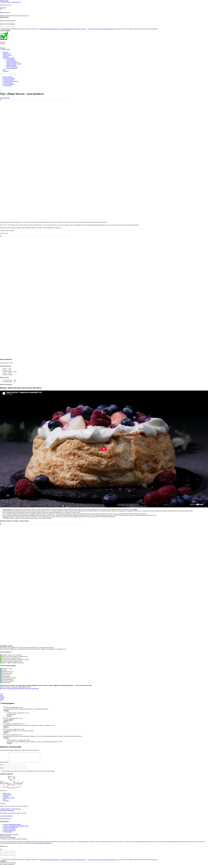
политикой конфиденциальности (49, 29)
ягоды (1, 699)
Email (2, 768)
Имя (1, 765)
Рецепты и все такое (8, 58)
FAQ (4, 69)
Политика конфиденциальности (12, 824)
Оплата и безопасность (9, 830)
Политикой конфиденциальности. (42, 843)
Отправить (3, 861)
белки (1, 695)
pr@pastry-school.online (6, 816)
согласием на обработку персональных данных (73, 29)
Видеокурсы (6, 53)
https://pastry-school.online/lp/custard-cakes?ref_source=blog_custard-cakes (19, 688)
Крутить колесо (4, 17)
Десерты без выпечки (12, 62)
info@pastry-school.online (7, 810)
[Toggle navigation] (0, 49)
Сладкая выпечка (11, 61)
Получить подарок (5, 30)
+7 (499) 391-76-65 (15, 2)
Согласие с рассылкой (9, 828)
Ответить (6, 710)
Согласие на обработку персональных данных (16, 826)
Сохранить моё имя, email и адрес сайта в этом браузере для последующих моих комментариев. (28, 771)
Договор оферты (7, 831)
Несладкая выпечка (11, 68)
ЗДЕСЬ (135, 509)
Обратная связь (4, 821)
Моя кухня (3, 7)
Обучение (6, 56)
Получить (2, 48)
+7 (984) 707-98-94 (5, 2)
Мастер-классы (7, 55)
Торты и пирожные (11, 66)
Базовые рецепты (11, 65)
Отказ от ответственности (10, 827)
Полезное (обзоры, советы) (13, 63)
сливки (2, 698)
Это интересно (10, 59)
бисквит (2, 697)
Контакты (6, 71)
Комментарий (4, 762)
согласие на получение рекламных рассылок (103, 29)
